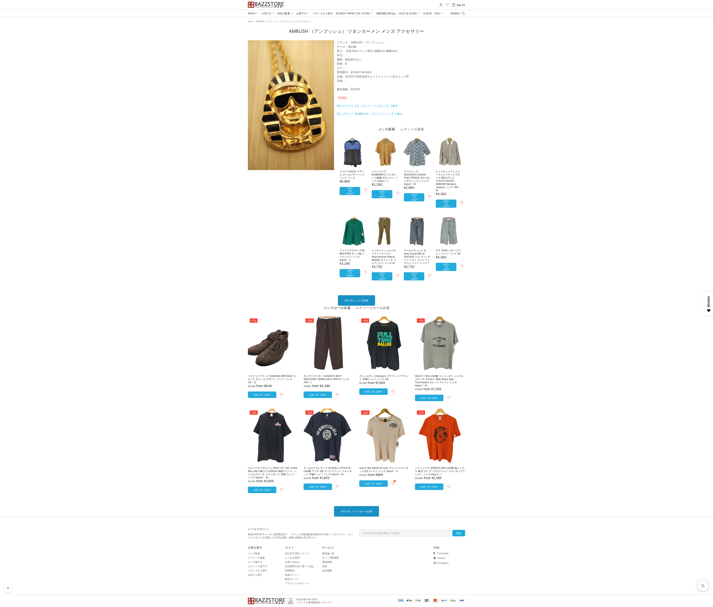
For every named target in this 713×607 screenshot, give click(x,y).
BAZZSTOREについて (297, 553)
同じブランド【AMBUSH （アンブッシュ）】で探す (370, 114)
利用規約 (290, 570)
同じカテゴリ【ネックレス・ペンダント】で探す (367, 106)
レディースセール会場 (372, 308)
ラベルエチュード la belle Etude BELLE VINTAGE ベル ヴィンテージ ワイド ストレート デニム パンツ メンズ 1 (417, 256)
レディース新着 (412, 129)
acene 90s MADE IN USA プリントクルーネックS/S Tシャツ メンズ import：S (383, 469)
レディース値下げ (257, 566)
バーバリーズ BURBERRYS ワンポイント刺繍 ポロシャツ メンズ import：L (384, 176)
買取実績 (327, 561)
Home (250, 21)
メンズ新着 (386, 129)
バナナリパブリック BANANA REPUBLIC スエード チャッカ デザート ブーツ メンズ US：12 (272, 379)
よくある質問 (292, 557)
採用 (324, 566)
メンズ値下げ (255, 561)
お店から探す (255, 574)
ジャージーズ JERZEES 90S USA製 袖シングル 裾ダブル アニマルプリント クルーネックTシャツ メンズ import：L (440, 471)
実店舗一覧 (328, 553)
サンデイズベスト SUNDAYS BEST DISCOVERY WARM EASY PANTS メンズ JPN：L (326, 379)
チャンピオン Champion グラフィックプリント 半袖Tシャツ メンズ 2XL (383, 377)
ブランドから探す (257, 570)
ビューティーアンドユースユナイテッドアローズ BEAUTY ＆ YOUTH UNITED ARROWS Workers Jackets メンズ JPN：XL (448, 181)
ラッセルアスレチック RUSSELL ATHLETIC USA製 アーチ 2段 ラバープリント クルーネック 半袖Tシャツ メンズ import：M (328, 471)
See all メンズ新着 (356, 300)
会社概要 (327, 570)
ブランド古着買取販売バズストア (266, 5)
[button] (703, 585)
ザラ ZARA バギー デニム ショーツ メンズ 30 (448, 252)
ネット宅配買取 (330, 557)
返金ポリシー (292, 574)
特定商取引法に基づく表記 (299, 566)
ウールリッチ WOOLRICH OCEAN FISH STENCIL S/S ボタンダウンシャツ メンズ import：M (417, 177)
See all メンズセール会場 (356, 511)
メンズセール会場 (337, 308)
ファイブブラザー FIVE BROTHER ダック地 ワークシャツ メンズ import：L (352, 255)
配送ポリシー (292, 579)
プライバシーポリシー (297, 583)
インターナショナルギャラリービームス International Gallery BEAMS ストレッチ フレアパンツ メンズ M (384, 256)
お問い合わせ (292, 561)
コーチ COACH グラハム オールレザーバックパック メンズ (352, 174)
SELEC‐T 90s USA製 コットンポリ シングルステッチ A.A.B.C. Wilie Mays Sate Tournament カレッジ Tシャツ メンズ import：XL (439, 380)
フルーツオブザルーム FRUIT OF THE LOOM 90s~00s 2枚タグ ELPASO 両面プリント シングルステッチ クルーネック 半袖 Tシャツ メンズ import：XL (272, 472)
